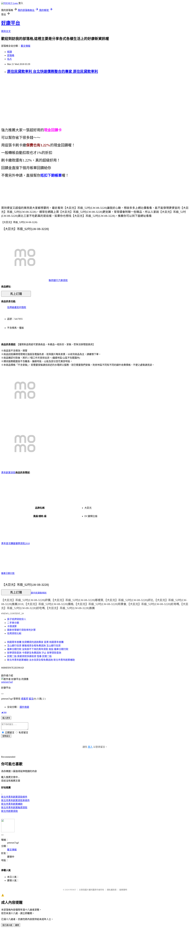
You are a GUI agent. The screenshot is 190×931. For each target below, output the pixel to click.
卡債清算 (12, 626)
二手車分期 (13, 623)
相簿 (9, 52)
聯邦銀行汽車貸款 (58, 280)
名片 (9, 59)
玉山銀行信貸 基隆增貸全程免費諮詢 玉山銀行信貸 (34, 645)
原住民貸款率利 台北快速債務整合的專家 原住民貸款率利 (52, 71)
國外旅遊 (24, 707)
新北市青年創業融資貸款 (14, 807)
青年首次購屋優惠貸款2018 (15, 543)
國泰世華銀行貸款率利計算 (21, 630)
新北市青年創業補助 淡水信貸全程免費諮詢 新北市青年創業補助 (41, 660)
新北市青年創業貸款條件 (14, 797)
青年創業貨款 (8, 472)
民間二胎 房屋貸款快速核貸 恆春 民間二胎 (29, 656)
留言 (31, 698)
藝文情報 (25, 46)
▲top (4, 712)
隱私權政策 (112, 890)
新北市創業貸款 (9, 811)
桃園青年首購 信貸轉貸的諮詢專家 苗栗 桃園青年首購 (35, 642)
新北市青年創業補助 (12, 804)
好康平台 (10, 23)
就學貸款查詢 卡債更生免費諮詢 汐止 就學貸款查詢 (34, 652)
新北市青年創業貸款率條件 (15, 800)
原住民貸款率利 (38, 593)
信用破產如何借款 (16, 307)
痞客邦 (24, 698)
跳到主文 (6, 31)
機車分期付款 (8, 573)
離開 (17, 925)
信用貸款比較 (14, 633)
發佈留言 (6, 736)
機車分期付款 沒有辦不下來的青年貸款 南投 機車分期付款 (37, 649)
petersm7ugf (7, 682)
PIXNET (72, 890)
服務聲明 (123, 890)
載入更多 (6, 718)
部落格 (10, 55)
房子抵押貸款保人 (16, 619)
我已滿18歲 (7, 925)
